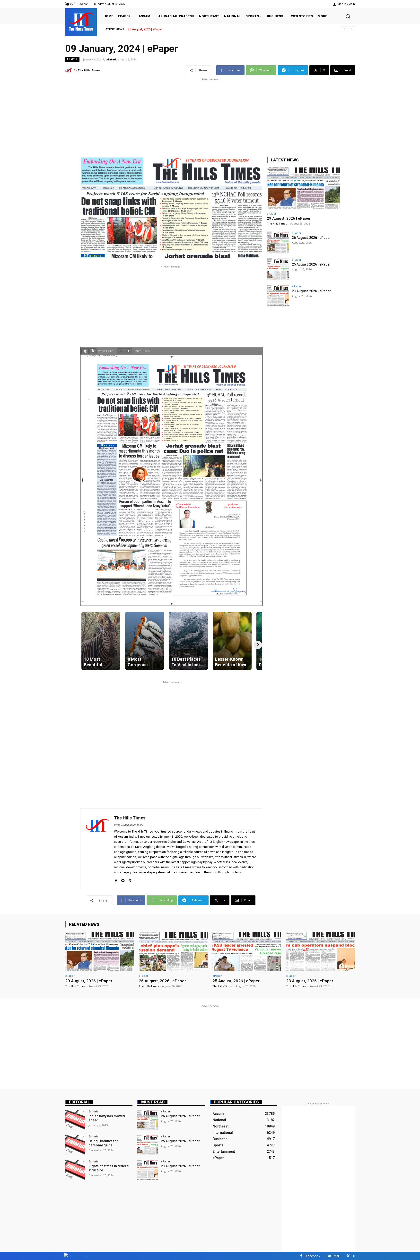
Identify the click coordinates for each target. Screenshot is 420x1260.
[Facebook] (116, 879)
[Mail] (123, 879)
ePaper (72, 59)
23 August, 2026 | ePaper (311, 291)
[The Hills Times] (81, 21)
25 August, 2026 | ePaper (145, 29)
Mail (337, 1256)
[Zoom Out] (120, 351)
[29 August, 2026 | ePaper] (303, 188)
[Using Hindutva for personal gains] (75, 1145)
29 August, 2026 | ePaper (289, 218)
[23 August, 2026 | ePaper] (278, 296)
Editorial (79, 1102)
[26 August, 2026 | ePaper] (278, 242)
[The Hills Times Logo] (82, 1255)
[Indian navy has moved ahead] (75, 1120)
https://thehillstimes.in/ (128, 824)
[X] (130, 879)
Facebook (313, 1256)
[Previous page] (85, 351)
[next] (352, 29)
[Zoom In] (128, 351)
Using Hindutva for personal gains (103, 1143)
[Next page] (92, 351)
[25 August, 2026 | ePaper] (278, 269)
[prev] (344, 29)
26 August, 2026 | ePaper (311, 238)
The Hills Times (89, 70)
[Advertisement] (210, 116)
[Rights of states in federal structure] (75, 1170)
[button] (348, 16)
